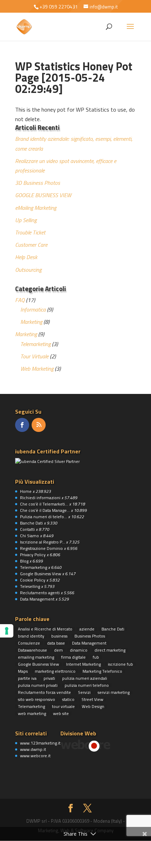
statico (68, 699)
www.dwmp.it (33, 749)
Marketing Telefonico (102, 671)
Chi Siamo (29, 535)
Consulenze (29, 643)
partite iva (27, 678)
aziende (86, 629)
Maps (23, 671)
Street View (92, 699)
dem (58, 650)
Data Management (37, 599)
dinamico (78, 650)
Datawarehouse (32, 650)
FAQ (20, 300)
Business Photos (89, 636)
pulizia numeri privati (38, 685)
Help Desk (26, 257)
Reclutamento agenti (40, 592)
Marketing (31, 322)
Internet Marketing (83, 664)
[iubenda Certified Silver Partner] (47, 461)
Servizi (84, 692)
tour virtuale (63, 706)
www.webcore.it (35, 755)
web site (61, 713)
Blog (24, 561)
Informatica (33, 309)
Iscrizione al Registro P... (42, 542)
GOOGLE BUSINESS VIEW (43, 195)
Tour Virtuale (34, 356)
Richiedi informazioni (40, 497)
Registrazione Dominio (41, 548)
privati (49, 678)
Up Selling (26, 220)
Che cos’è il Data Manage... (45, 510)
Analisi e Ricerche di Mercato (45, 629)
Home (26, 491)
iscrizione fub (120, 664)
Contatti (27, 529)
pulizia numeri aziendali (84, 678)
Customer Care (31, 244)
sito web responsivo (36, 699)
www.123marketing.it (40, 743)
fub (96, 657)
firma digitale (73, 657)
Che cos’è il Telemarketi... (44, 504)
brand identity (31, 636)
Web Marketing (36, 368)
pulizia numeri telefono (87, 685)
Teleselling (30, 586)
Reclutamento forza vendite (44, 692)
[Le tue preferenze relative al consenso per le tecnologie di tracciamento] (6, 631)
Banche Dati (31, 523)
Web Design (93, 706)
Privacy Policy (33, 554)
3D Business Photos (37, 182)
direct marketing (109, 650)
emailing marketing (36, 657)
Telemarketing (35, 344)
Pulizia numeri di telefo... (43, 516)
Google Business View (40, 573)
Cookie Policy (32, 580)
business (59, 636)
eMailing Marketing (35, 207)
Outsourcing (28, 269)
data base (56, 643)
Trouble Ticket (30, 232)
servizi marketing (114, 692)
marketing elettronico (55, 671)
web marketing (32, 713)
